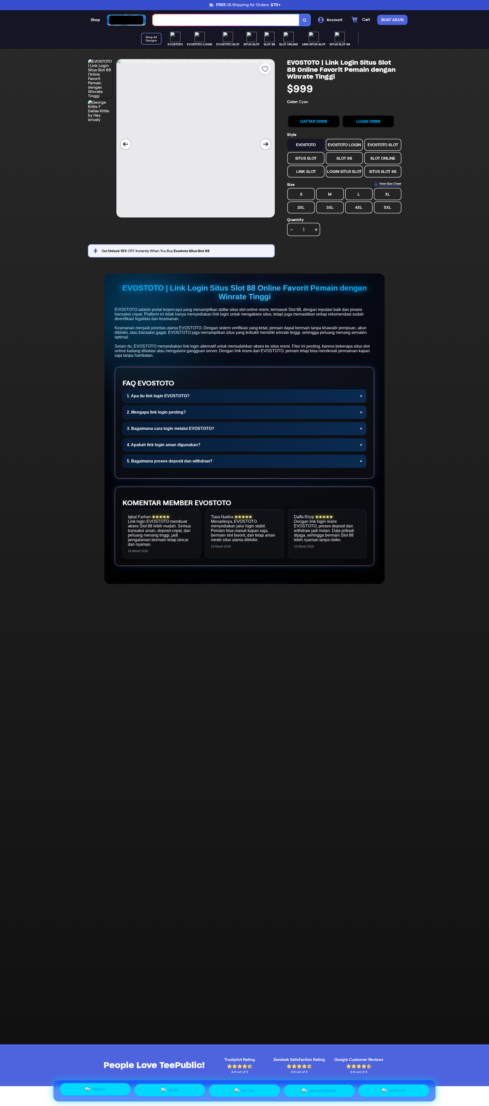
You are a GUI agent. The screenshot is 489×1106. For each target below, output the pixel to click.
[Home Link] (126, 20)
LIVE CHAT (397, 1090)
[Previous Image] (125, 144)
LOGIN (173, 1091)
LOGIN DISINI (368, 121)
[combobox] (226, 20)
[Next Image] (265, 144)
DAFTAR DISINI (313, 121)
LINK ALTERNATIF (322, 1090)
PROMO (98, 1090)
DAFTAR (247, 1091)
